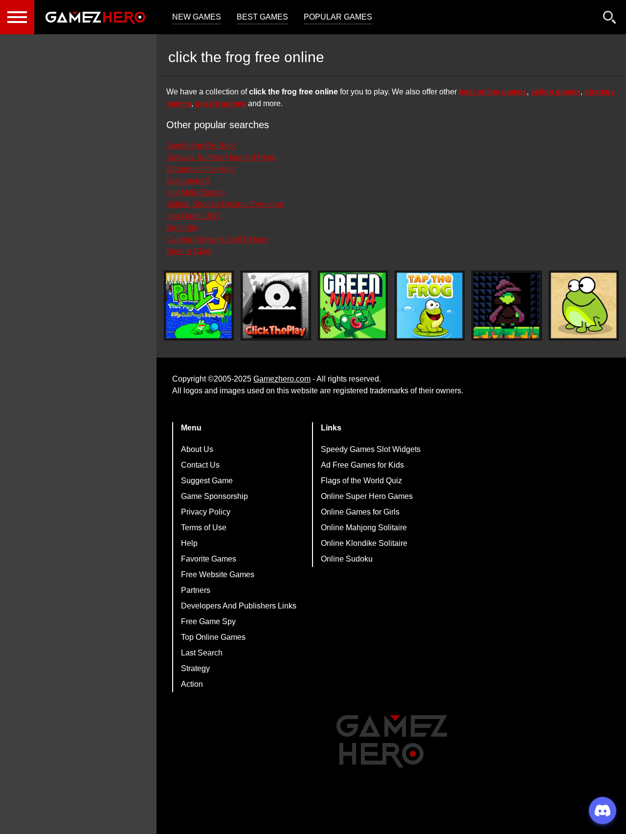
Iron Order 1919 (193, 216)
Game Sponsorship (214, 496)
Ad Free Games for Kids (362, 465)
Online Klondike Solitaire (364, 543)
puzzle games (220, 103)
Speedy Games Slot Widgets (371, 449)
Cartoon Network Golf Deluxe (217, 239)
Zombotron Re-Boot (200, 145)
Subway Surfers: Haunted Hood (221, 157)
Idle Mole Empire (195, 192)
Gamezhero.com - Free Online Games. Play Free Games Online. (95, 17)
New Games (196, 17)
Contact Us (200, 465)
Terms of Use (203, 527)
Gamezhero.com (282, 379)
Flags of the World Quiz (361, 480)
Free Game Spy (208, 621)
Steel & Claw (189, 251)
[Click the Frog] (583, 305)
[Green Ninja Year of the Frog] (352, 305)
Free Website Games (217, 574)
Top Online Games (213, 637)
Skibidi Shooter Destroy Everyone (225, 204)
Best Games (262, 17)
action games (556, 92)
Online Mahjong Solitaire (364, 527)
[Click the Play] (275, 305)
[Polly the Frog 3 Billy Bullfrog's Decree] (198, 305)
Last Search (202, 653)
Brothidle (182, 228)
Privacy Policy (205, 512)
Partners (195, 590)
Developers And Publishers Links (238, 606)
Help (189, 543)
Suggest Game (207, 480)
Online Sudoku (347, 559)
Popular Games (338, 17)
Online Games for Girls (360, 512)
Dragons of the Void (200, 169)
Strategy (195, 668)
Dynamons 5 (188, 181)
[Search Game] (610, 19)
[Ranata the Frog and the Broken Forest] (506, 305)
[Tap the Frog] (429, 305)
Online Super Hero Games (367, 496)
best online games (493, 92)
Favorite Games (208, 559)
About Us (197, 449)
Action (192, 684)
